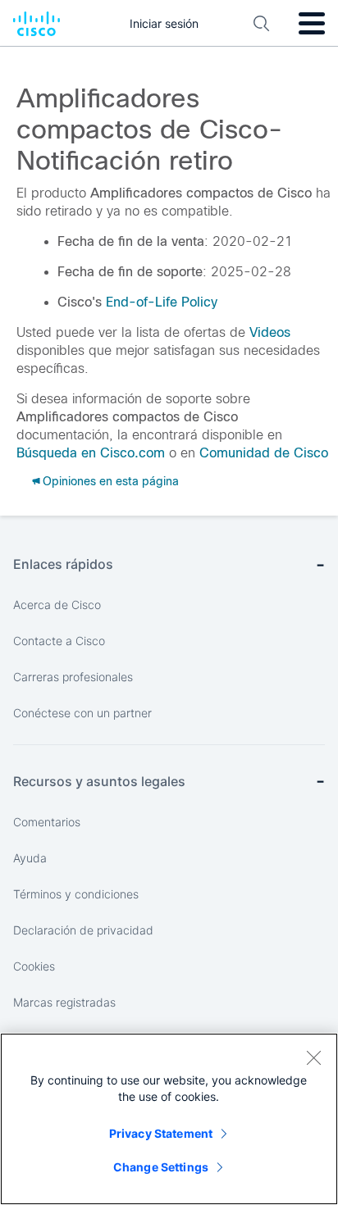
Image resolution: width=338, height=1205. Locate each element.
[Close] (313, 1057)
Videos (269, 332)
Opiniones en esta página (111, 481)
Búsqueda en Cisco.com (90, 453)
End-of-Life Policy (161, 302)
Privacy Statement (160, 1133)
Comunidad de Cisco (263, 453)
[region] (169, 1119)
